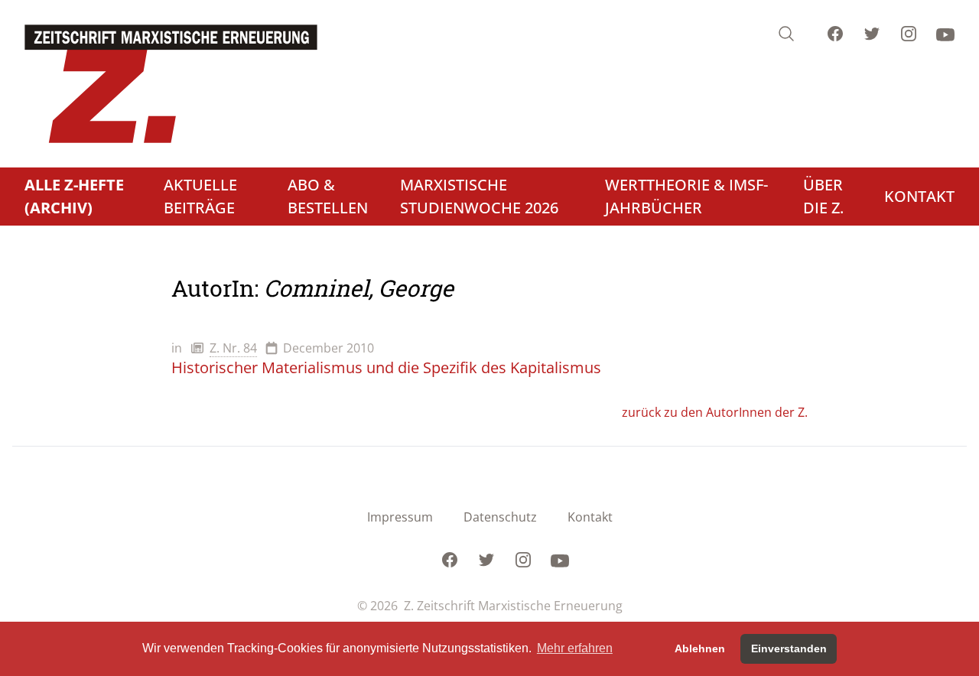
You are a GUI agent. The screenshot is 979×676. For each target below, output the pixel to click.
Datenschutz (500, 517)
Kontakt (590, 517)
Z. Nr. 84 (233, 348)
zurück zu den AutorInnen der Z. (715, 412)
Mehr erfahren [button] (575, 648)
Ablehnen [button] (700, 648)
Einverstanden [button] (789, 648)
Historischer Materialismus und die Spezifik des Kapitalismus (386, 367)
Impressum (400, 517)
